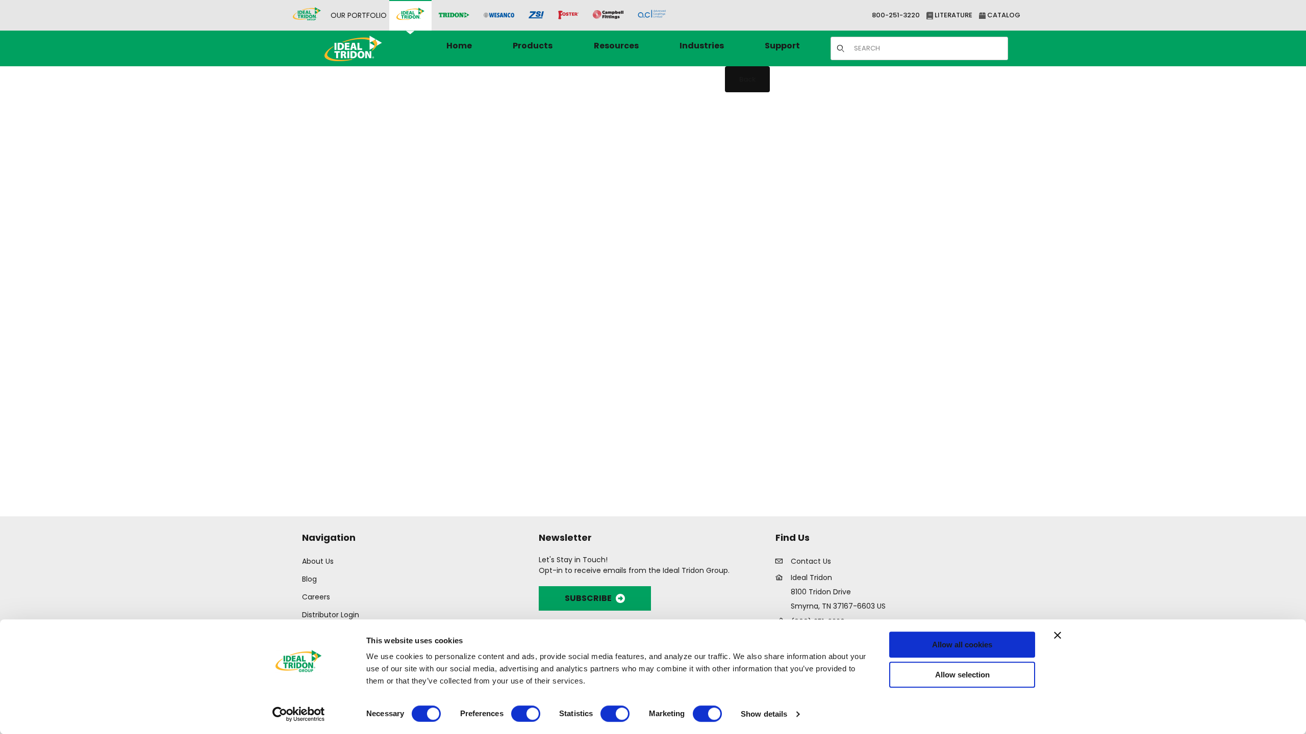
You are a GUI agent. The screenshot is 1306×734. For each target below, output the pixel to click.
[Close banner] (1057, 635)
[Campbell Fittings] (608, 15)
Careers (316, 597)
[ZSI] (536, 15)
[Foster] (568, 15)
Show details (764, 714)
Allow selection (962, 674)
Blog (309, 579)
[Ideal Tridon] (410, 15)
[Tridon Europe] (454, 15)
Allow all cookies (962, 644)
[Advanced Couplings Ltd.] (652, 15)
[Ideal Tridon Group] (307, 15)
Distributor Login (330, 615)
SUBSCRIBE (588, 598)
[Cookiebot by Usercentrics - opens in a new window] (298, 714)
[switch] (525, 713)
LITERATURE (952, 15)
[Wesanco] (499, 15)
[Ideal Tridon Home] (367, 48)
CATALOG (1003, 15)
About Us (318, 561)
